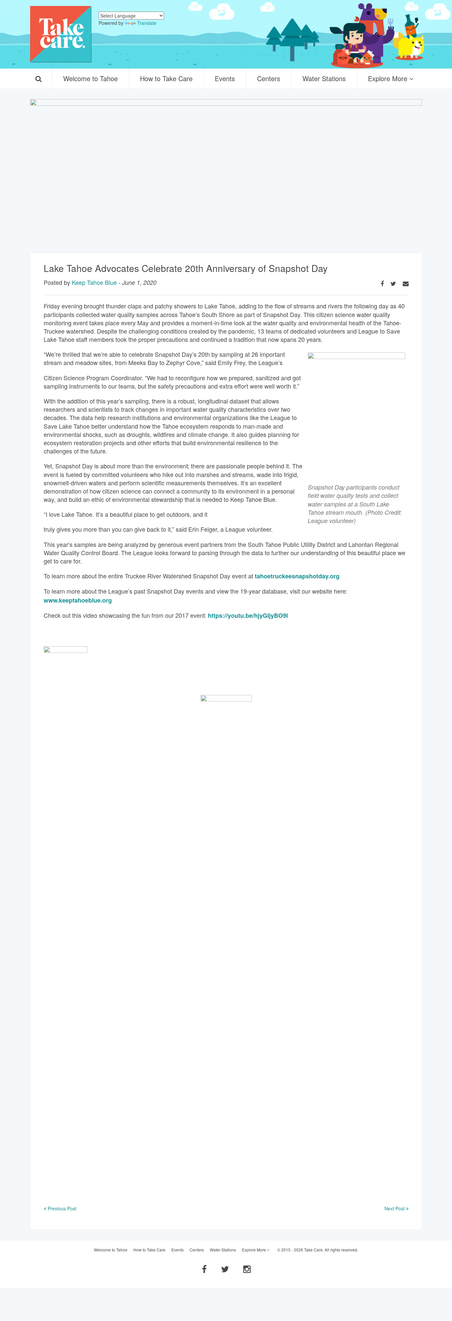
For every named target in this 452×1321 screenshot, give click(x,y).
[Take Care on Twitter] (225, 1268)
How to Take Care (166, 78)
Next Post (395, 1208)
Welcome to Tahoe (90, 78)
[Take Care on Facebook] (204, 1268)
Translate (147, 23)
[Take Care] (61, 34)
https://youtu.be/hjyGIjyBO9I (248, 615)
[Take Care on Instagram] (246, 1268)
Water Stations (324, 78)
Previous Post (61, 1208)
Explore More (388, 78)
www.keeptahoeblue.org (78, 600)
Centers (268, 78)
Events (225, 78)
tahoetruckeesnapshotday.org (298, 576)
